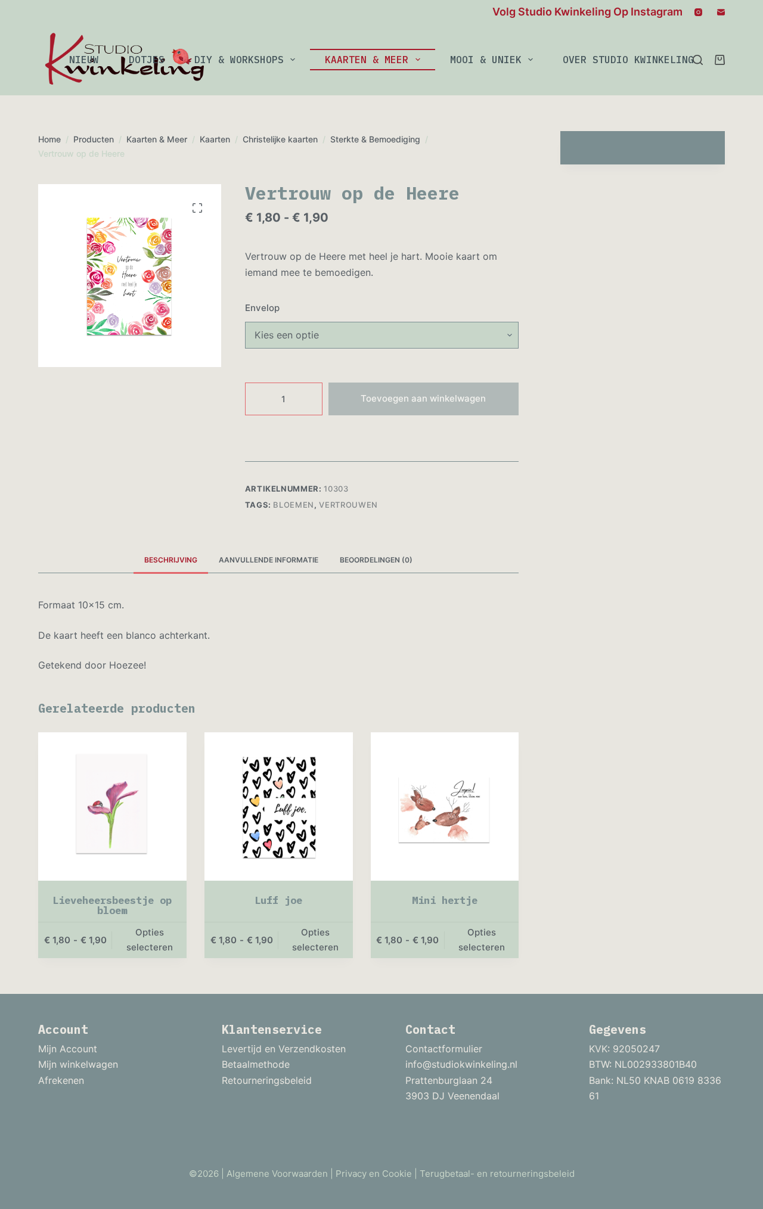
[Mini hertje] (445, 806)
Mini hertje (444, 900)
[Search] (698, 60)
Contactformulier (443, 1049)
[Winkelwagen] (720, 60)
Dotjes (147, 60)
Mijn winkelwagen (78, 1064)
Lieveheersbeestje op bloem (112, 905)
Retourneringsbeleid (267, 1080)
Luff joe (278, 900)
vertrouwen (348, 504)
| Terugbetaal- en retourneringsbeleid (494, 1173)
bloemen (293, 504)
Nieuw (84, 60)
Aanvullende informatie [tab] (268, 559)
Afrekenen (61, 1080)
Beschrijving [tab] (170, 559)
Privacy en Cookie (373, 1173)
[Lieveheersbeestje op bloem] (112, 806)
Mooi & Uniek (486, 60)
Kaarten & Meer (366, 60)
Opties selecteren (149, 940)
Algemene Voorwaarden (277, 1173)
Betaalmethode (256, 1064)
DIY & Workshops (239, 60)
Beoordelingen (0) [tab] (376, 559)
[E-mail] (721, 12)
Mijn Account (67, 1049)
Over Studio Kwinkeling (628, 60)
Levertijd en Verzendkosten (284, 1049)
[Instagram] (698, 12)
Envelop (262, 307)
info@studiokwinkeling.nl (461, 1064)
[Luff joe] (278, 806)
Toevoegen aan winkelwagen (423, 398)
